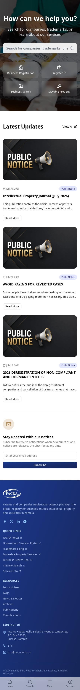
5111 (11, 645)
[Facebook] (5, 521)
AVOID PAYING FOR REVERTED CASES (33, 284)
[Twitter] (11, 521)
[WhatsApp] (25, 521)
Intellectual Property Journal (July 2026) (36, 196)
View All (68, 126)
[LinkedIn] (18, 521)
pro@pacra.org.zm (19, 652)
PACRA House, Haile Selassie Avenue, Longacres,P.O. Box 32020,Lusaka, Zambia (38, 635)
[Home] (12, 493)
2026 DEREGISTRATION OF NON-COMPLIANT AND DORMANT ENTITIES (39, 374)
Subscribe (40, 465)
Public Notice (68, 188)
